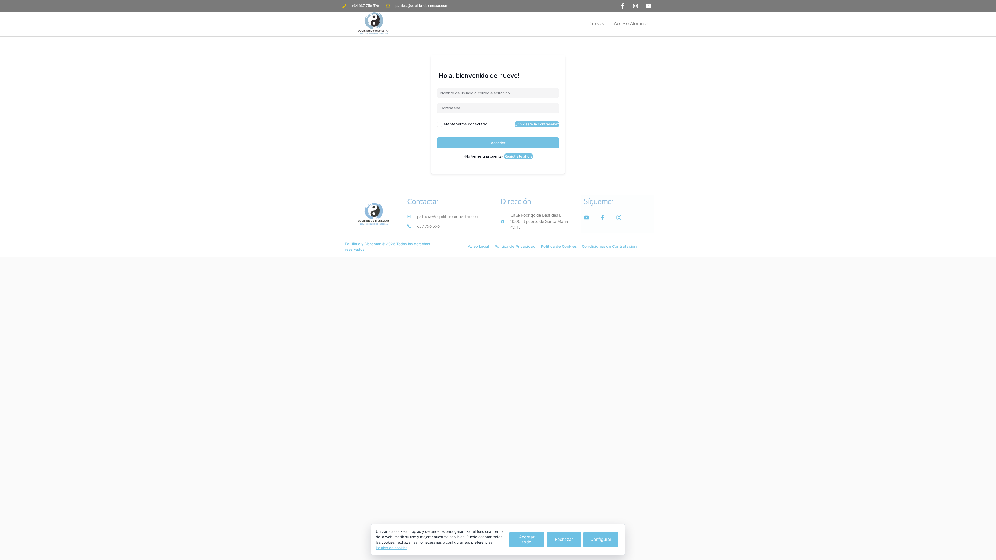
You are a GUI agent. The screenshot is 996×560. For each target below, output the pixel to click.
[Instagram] (635, 6)
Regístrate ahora (518, 156)
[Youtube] (648, 6)
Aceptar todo (527, 539)
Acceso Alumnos (631, 23)
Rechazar (564, 539)
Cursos (596, 23)
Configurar (600, 539)
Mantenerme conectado (465, 124)
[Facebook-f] (622, 6)
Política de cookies (391, 547)
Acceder (498, 143)
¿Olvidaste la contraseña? (537, 124)
